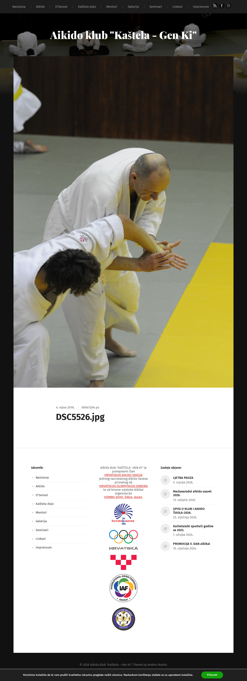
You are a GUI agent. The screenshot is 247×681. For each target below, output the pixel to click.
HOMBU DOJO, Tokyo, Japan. (123, 497)
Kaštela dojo (87, 6)
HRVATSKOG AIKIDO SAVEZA (123, 475)
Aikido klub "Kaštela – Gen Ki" (111, 665)
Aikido (40, 6)
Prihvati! (212, 675)
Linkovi (178, 6)
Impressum (201, 6)
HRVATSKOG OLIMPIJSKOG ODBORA (123, 486)
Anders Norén (157, 665)
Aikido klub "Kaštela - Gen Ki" (123, 35)
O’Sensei (61, 6)
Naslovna (18, 6)
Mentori (111, 6)
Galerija (133, 6)
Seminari (155, 6)
